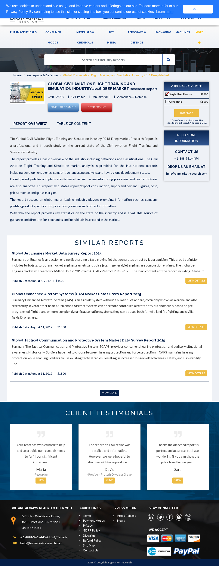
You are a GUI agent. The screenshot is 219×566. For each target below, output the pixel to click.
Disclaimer (90, 535)
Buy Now (186, 112)
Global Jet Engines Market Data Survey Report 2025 (57, 253)
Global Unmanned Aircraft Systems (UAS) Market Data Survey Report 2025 (76, 294)
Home (17, 75)
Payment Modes (94, 520)
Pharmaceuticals (23, 32)
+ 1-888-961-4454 (186, 158)
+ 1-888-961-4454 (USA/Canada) (44, 537)
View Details (196, 280)
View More (109, 392)
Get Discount (97, 107)
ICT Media (111, 37)
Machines (183, 32)
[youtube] (188, 517)
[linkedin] (151, 517)
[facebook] (169, 517)
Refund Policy (92, 540)
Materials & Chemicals (85, 37)
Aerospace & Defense (42, 75)
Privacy (88, 525)
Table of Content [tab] (74, 124)
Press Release (126, 515)
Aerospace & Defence (137, 37)
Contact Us (90, 550)
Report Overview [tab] (30, 124)
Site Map (89, 545)
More (199, 32)
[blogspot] (178, 517)
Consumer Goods (53, 37)
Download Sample (63, 107)
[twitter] (160, 517)
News (121, 520)
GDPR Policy (91, 530)
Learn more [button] (164, 11)
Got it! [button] (198, 9)
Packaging (163, 32)
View (41, 480)
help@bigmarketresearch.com (186, 173)
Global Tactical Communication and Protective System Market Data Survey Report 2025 (88, 340)
